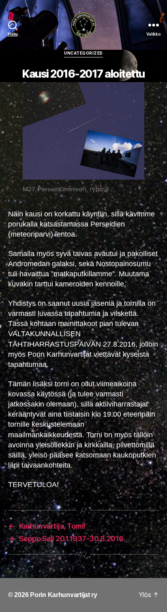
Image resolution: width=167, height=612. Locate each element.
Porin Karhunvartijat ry (63, 594)
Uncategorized (83, 53)
